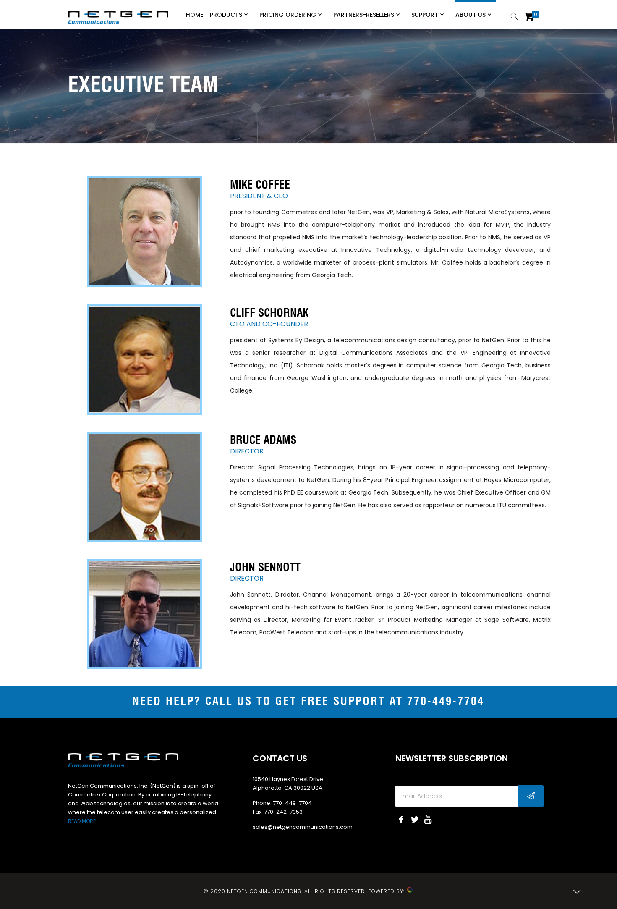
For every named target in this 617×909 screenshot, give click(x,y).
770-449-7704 (445, 702)
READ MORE (82, 821)
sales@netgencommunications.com (303, 827)
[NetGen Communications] (118, 12)
